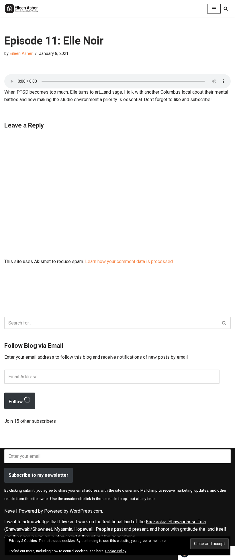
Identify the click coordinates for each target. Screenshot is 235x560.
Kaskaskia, (157, 521)
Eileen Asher (21, 53)
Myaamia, (64, 529)
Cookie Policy (115, 551)
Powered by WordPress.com (73, 511)
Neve (9, 511)
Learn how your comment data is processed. (129, 261)
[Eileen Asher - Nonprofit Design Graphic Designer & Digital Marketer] (21, 8)
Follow (16, 401)
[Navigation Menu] (214, 8)
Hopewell (85, 529)
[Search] (226, 8)
